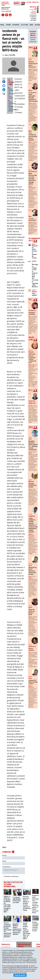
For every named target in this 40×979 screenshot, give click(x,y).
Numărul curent (16, 2)
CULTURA (24, 25)
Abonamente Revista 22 (5, 8)
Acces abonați (6, 11)
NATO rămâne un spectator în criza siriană (11, 93)
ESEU (31, 25)
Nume (4, 855)
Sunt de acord (20, 975)
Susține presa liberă (33, 36)
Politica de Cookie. (20, 973)
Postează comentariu (11, 876)
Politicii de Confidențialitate (27, 962)
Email (4, 861)
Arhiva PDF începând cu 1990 (5, 3)
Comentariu (6, 867)
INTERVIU (15, 25)
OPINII (8, 25)
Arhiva (23, 2)
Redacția (35, 2)
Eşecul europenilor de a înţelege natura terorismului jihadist (12, 106)
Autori (28, 2)
